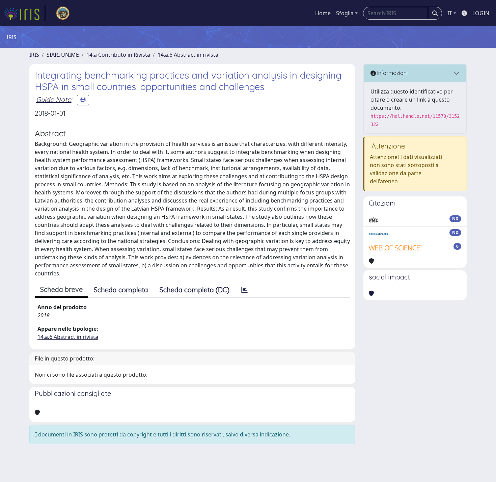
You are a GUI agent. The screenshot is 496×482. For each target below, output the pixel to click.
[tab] (244, 290)
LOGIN (480, 13)
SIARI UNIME (63, 54)
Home (323, 13)
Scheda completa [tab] (121, 290)
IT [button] (449, 13)
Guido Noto (53, 99)
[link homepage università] (63, 13)
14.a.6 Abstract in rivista (188, 54)
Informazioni (392, 73)
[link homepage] (24, 13)
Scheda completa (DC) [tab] (194, 290)
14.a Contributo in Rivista (118, 54)
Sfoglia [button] (345, 13)
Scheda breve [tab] (61, 289)
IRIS (34, 54)
